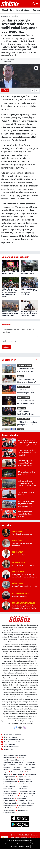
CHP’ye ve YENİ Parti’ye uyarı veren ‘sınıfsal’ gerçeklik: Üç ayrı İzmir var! (24, 576)
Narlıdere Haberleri (27, 803)
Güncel (5, 10)
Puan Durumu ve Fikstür (12, 742)
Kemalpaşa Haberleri (27, 796)
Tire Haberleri (23, 808)
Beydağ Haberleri (26, 781)
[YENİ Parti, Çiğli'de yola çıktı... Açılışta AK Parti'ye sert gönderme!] (29, 282)
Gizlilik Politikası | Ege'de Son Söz (15, 755)
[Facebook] (16, 728)
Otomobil (17, 767)
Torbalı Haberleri (9, 810)
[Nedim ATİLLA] (6, 553)
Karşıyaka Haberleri (10, 796)
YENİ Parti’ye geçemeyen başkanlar (22, 545)
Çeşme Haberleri (9, 786)
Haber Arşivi (8, 749)
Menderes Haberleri (25, 801)
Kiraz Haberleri (9, 798)
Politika (14, 16)
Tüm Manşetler (9, 744)
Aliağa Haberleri (9, 777)
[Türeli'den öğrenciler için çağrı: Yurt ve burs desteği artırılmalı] (29, 305)
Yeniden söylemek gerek (22, 534)
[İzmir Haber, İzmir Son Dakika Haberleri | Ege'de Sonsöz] (10, 3)
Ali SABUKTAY (17, 583)
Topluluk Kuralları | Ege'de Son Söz (15, 760)
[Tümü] (37, 360)
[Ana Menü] (37, 4)
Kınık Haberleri (22, 798)
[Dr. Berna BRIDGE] (6, 564)
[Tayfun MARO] (6, 533)
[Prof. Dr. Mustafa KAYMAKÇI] (6, 606)
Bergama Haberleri (10, 781)
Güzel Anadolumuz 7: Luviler (23, 565)
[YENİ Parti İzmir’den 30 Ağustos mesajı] (10, 265)
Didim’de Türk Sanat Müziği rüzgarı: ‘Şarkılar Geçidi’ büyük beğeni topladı (26, 391)
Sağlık (22, 772)
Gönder (6, 347)
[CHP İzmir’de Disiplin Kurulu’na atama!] (29, 265)
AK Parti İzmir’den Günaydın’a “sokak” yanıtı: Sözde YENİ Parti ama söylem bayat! (9, 292)
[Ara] (34, 4)
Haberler (4, 16)
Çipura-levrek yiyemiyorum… (23, 555)
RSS (5, 837)
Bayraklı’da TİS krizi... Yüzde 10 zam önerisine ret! (25, 370)
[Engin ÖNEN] (6, 543)
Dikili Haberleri (8, 789)
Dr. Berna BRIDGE (19, 562)
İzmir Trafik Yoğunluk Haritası (14, 739)
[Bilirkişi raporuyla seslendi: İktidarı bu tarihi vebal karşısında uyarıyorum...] (20, 76)
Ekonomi (12, 765)
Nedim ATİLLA (17, 552)
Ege (12, 10)
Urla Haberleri (23, 810)
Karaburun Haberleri (28, 793)
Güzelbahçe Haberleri (27, 791)
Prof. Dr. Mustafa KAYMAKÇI (23, 603)
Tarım (25, 767)
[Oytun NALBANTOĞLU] (6, 595)
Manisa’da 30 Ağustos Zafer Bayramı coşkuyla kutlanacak (26, 402)
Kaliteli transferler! (19, 597)
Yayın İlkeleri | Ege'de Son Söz (14, 762)
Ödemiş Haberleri (10, 805)
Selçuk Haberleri (9, 808)
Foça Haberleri (22, 789)
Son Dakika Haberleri (11, 747)
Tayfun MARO (17, 531)
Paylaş (6, 90)
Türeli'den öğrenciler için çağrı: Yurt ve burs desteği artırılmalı (29, 313)
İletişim (21, 757)
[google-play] (20, 825)
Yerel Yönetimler (23, 10)
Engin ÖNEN (17, 540)
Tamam (27, 846)
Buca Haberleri (25, 784)
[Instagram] (24, 728)
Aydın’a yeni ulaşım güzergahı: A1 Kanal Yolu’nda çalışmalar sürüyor (27, 423)
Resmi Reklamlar (9, 813)
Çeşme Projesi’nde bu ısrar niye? (25, 586)
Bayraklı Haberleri (24, 365)
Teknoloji (7, 774)
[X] (20, 728)
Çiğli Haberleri (23, 786)
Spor (28, 772)
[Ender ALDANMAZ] (6, 574)
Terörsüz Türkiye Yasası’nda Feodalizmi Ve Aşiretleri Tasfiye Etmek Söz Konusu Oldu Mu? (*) (24, 607)
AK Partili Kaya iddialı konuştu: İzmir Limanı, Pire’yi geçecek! (10, 313)
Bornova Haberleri (10, 784)
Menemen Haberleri (10, 803)
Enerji (20, 765)
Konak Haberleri (9, 801)
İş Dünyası (7, 767)
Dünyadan (21, 408)
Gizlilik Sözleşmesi (10, 757)
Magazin (28, 769)
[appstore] (20, 819)
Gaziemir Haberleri (10, 791)
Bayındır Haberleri (10, 779)
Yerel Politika (17, 774)
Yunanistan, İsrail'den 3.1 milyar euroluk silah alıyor (24, 412)
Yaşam (6, 772)
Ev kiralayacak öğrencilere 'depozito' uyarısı (26, 380)
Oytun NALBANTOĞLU (21, 594)
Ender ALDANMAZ (19, 572)
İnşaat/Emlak (30, 765)
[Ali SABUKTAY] (6, 585)
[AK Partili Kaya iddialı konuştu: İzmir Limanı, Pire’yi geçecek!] (10, 305)
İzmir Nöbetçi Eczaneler (12, 735)
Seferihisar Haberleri (26, 805)
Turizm (33, 767)
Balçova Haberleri (24, 777)
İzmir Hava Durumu (10, 737)
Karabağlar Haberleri (11, 793)
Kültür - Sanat (16, 769)
